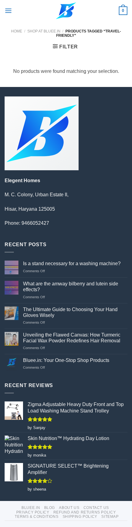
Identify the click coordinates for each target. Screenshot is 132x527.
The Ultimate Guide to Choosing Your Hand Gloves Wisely (70, 312)
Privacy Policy (32, 512)
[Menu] (8, 10)
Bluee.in (30, 508)
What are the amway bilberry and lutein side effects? (70, 286)
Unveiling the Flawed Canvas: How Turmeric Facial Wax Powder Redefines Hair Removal (71, 337)
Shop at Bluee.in (43, 31)
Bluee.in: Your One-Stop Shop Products (66, 360)
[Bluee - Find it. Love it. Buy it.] (66, 10)
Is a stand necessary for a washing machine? (72, 263)
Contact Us (96, 508)
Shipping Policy (80, 516)
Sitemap (109, 516)
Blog (49, 508)
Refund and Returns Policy (84, 512)
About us (69, 508)
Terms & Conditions (36, 516)
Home (16, 31)
